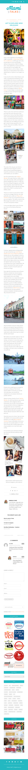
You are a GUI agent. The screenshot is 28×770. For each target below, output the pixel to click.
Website (5, 593)
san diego (11, 709)
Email (5, 588)
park (22, 705)
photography (13, 19)
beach (21, 685)
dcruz (15, 556)
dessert (6, 694)
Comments (14, 487)
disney (10, 694)
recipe (5, 709)
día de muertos (17, 696)
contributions (7, 689)
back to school (15, 685)
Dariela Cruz (14, 494)
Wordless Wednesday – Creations (11, 527)
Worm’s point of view (9, 518)
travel (19, 19)
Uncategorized (14, 21)
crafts (17, 689)
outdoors (11, 705)
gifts (9, 700)
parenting (17, 705)
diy (14, 694)
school (15, 709)
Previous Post (8, 535)
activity (6, 685)
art (10, 685)
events (14, 698)
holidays (20, 700)
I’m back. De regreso (8, 522)
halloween (14, 700)
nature (5, 705)
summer (20, 709)
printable (17, 707)
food (5, 700)
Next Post (21, 535)
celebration (12, 687)
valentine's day (12, 711)
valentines (19, 711)
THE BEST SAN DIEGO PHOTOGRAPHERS (17, 611)
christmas (19, 687)
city (8, 19)
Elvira (11, 543)
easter (5, 698)
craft (13, 689)
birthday (6, 687)
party (5, 707)
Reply (23, 543)
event (10, 698)
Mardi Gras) (16, 287)
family (18, 698)
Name (5, 583)
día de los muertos (8, 696)
